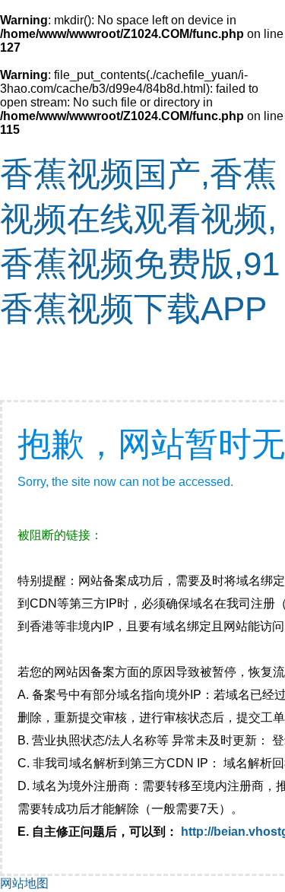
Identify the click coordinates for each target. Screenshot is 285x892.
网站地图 (24, 883)
